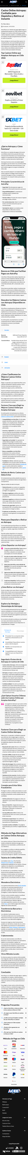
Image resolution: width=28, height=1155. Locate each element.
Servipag (22, 1077)
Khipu (11, 927)
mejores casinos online (7, 416)
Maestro (11, 862)
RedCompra (5, 1104)
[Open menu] (2, 2)
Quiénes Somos (6, 1130)
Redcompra (22, 927)
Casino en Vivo (6, 1123)
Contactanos (5, 1133)
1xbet (6, 362)
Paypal (14, 1077)
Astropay (5, 1077)
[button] (14, 330)
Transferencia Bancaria (22, 1070)
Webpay (15, 927)
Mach (5, 903)
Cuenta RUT (14, 1048)
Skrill (19, 885)
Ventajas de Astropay (7, 631)
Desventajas (20, 631)
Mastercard (5, 1055)
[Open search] (26, 2)
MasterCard (4, 862)
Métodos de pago (15, 5)
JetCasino (7, 367)
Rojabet (6, 357)
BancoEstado (14, 1084)
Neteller (23, 885)
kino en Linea (5, 1120)
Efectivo (14, 1069)
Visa (12, 861)
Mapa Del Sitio (6, 1136)
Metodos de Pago (7, 1099)
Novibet (6, 330)
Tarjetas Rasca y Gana (8, 1126)
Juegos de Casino (7, 1117)
